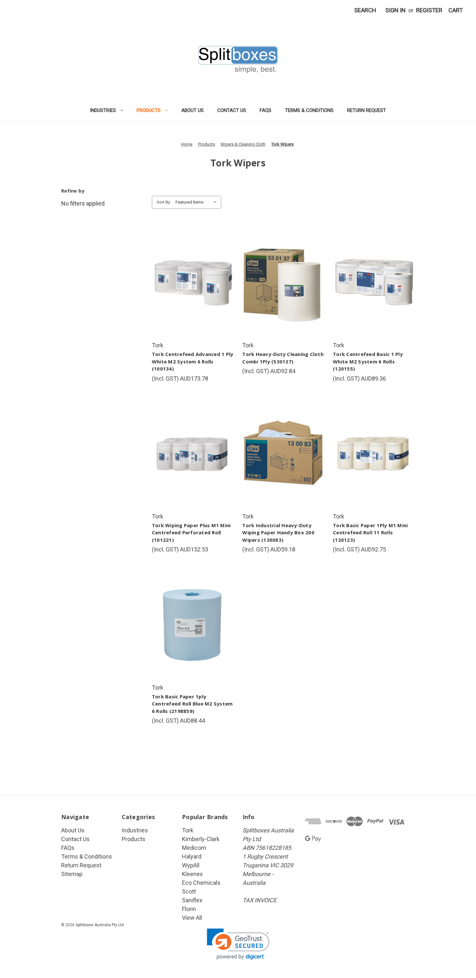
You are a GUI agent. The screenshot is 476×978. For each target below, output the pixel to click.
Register (429, 10)
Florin (189, 909)
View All (192, 917)
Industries (103, 110)
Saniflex (192, 900)
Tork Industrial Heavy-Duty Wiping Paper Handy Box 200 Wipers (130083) (278, 532)
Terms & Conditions (309, 110)
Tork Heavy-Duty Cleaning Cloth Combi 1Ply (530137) (282, 358)
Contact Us (231, 110)
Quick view (191, 268)
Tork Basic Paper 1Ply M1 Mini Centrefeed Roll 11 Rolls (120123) (370, 532)
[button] (238, 944)
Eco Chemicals (201, 882)
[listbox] (198, 202)
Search (365, 10)
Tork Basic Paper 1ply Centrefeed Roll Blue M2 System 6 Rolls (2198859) (192, 703)
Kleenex (192, 874)
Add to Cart (192, 297)
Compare (190, 283)
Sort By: (164, 202)
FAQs (265, 110)
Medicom (194, 847)
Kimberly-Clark (201, 839)
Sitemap (72, 874)
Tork (187, 830)
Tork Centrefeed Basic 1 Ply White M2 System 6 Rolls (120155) (368, 361)
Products (149, 110)
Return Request (366, 110)
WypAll (190, 865)
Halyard (191, 856)
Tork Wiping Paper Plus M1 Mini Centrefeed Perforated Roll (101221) (191, 532)
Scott (189, 891)
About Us (192, 110)
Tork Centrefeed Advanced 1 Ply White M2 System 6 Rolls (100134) (192, 361)
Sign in (395, 10)
